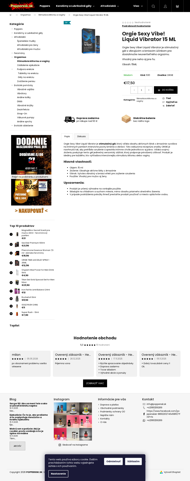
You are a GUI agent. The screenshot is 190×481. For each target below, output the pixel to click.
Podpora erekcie (25, 69)
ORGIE (170, 75)
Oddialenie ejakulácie (28, 65)
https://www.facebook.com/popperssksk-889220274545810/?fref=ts (163, 413)
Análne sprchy (24, 121)
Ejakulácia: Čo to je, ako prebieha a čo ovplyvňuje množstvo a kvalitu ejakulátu (29, 417)
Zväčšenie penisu (26, 81)
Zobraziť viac (95, 383)
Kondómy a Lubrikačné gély (28, 33)
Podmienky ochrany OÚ (112, 411)
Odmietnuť (113, 461)
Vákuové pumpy (25, 117)
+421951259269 (154, 407)
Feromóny (19, 53)
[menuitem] (45, 6)
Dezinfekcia (23, 109)
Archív (17, 446)
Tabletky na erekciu (28, 73)
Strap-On (22, 113)
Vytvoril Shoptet (172, 472)
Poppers (18, 28)
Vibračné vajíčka (25, 89)
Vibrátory (22, 93)
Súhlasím (133, 461)
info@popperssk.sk (156, 404)
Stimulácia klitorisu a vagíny (33, 61)
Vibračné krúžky (25, 105)
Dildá (19, 101)
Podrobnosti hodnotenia (136, 26)
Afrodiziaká (20, 36)
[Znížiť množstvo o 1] (134, 90)
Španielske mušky (26, 41)
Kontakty (105, 418)
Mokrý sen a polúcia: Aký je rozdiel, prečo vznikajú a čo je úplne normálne (26, 431)
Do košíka (167, 89)
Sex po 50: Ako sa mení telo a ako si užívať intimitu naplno (28, 404)
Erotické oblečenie (23, 125)
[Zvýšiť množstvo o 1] (148, 90)
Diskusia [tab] (81, 136)
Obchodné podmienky (112, 408)
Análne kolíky (24, 97)
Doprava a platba (109, 404)
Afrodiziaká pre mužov (28, 49)
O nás (103, 422)
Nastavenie (58, 473)
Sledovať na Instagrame (75, 444)
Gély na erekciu (26, 77)
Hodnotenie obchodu (95, 338)
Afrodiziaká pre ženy (27, 45)
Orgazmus (20, 57)
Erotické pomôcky (23, 85)
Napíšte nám (107, 415)
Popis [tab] (67, 136)
